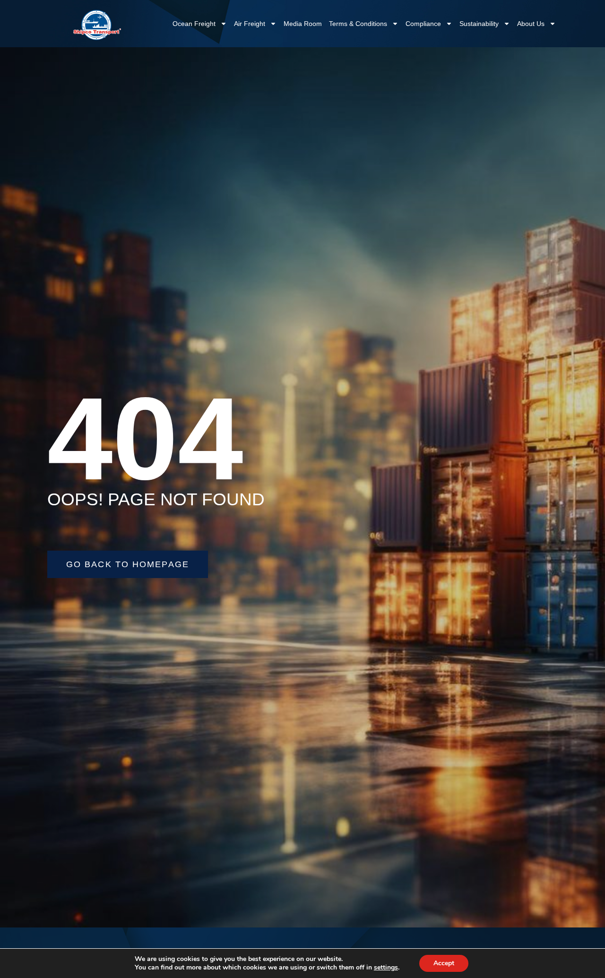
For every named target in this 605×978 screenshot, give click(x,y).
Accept (443, 963)
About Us (530, 23)
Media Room (303, 23)
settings (386, 967)
